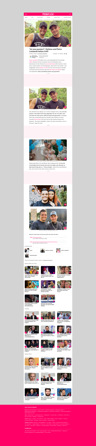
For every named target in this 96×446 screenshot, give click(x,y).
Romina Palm (37, 119)
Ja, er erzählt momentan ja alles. (40, 238)
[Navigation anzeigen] (25, 14)
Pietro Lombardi (33, 60)
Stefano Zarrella (44, 67)
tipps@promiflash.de (47, 260)
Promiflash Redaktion (42, 53)
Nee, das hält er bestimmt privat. (40, 243)
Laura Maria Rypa (50, 64)
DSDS (30, 62)
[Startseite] (48, 14)
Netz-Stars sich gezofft (55, 69)
